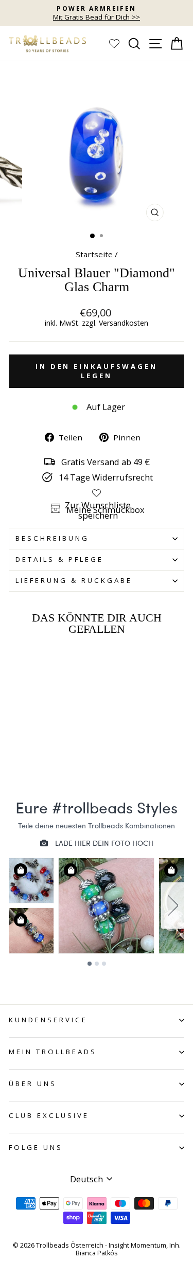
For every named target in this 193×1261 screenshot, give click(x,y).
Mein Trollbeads (53, 1051)
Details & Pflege (59, 559)
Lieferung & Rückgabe (73, 580)
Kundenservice (48, 1019)
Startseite (94, 254)
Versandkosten (123, 323)
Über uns (33, 1083)
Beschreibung (52, 538)
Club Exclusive (49, 1115)
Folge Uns (36, 1147)
